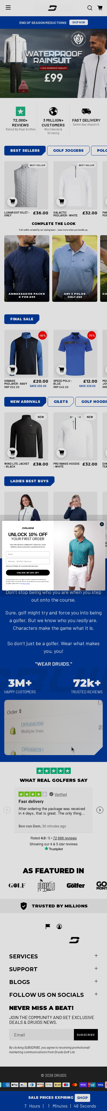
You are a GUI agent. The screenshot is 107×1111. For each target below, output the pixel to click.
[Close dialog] (102, 524)
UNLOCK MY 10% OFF (28, 572)
